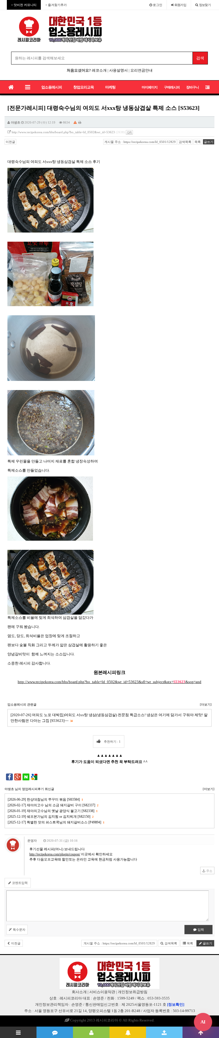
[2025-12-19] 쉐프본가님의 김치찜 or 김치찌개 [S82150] (50, 817)
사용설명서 (118, 70)
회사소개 (79, 992)
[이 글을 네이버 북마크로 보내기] (26, 777)
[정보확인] (175, 1004)
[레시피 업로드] (164, 1032)
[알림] (128, 1032)
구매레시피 (172, 87)
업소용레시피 (51, 87)
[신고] (75, 122)
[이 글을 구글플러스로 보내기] (17, 777)
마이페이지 (149, 87)
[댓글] (54, 1032)
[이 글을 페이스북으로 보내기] (9, 777)
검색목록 (185, 142)
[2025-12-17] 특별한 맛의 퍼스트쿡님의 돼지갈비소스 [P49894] (56, 822)
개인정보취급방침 (132, 992)
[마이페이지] (91, 1032)
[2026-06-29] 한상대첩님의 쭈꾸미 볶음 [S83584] (45, 799)
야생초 (15, 122)
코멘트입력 (19, 882)
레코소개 (99, 70)
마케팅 (110, 87)
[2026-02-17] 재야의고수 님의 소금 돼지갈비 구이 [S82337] (53, 805)
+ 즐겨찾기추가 (56, 5)
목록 (197, 142)
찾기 (205, 5)
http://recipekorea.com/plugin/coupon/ (54, 854)
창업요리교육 (83, 87)
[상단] (200, 1032)
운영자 (32, 840)
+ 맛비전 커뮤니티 (23, 5)
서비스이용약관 (102, 992)
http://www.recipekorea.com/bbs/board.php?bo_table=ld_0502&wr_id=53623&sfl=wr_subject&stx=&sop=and (109, 682)
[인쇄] (79, 122)
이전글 (10, 142)
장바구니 (192, 87)
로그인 (157, 5)
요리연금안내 (141, 70)
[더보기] (206, 704)
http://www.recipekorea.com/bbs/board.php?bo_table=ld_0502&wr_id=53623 (63, 132)
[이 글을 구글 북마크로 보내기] (34, 777)
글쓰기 (208, 142)
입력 (200, 929)
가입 (180, 5)
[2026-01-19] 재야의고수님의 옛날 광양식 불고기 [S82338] (52, 811)
